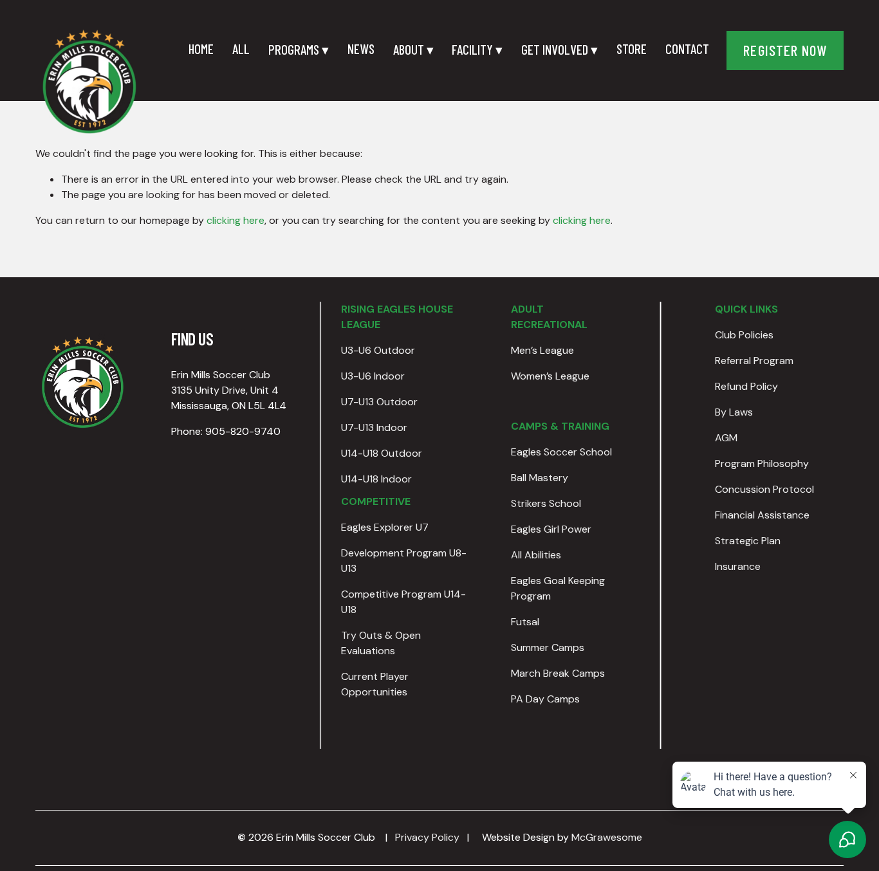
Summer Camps (547, 647)
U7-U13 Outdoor (379, 401)
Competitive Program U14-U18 (403, 601)
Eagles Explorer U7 (385, 527)
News (361, 49)
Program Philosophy (762, 463)
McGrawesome (606, 837)
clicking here (235, 220)
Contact (687, 49)
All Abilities (536, 555)
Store (631, 49)
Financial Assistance (762, 515)
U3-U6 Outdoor (378, 350)
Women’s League (550, 376)
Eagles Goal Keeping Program (558, 588)
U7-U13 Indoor (374, 427)
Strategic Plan (748, 540)
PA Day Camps (545, 699)
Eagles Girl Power (551, 529)
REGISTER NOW (785, 50)
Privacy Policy (427, 837)
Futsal (525, 621)
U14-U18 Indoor (376, 479)
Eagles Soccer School (561, 452)
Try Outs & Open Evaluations (381, 642)
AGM (726, 438)
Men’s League (542, 350)
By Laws (734, 412)
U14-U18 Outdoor (381, 453)
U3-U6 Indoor (373, 376)
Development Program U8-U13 (404, 560)
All (241, 49)
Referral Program (754, 360)
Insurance (738, 566)
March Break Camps (558, 673)
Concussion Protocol (764, 489)
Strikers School (546, 503)
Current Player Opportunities (375, 684)
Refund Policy (746, 386)
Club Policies (744, 335)
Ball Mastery (539, 477)
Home (201, 49)
